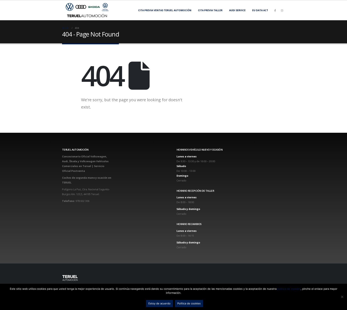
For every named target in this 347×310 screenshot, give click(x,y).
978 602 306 (82, 201)
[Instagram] (282, 10)
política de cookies (289, 288)
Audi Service (237, 10)
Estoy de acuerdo (159, 303)
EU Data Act (260, 10)
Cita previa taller (210, 10)
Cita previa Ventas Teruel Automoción (164, 10)
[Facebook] (275, 10)
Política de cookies (189, 303)
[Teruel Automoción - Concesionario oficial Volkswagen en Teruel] (87, 10)
